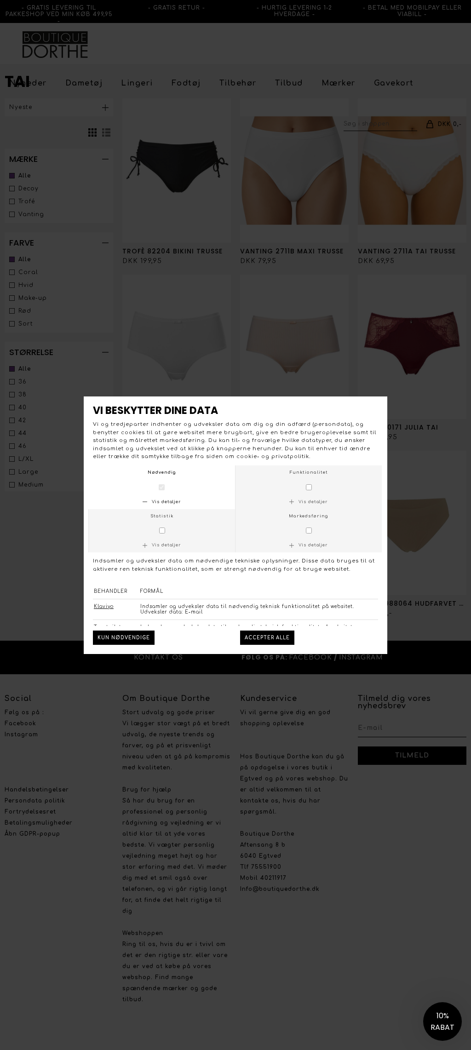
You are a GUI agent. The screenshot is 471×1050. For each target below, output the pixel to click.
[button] (442, 1021)
